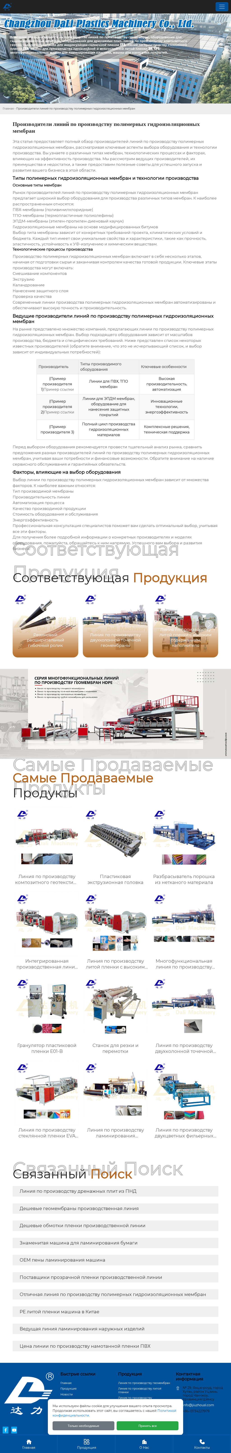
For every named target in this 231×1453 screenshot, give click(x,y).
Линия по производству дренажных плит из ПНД (78, 1191)
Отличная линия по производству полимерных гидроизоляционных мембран (113, 1294)
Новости (66, 1394)
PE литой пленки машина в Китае (59, 1311)
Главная (8, 108)
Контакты (202, 1444)
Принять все (148, 1426)
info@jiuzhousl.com (198, 1405)
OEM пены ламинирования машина (62, 1260)
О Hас (144, 1444)
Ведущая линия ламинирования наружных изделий (82, 1329)
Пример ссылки (59, 389)
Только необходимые (83, 1426)
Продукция (68, 1388)
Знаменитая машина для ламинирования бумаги (79, 1243)
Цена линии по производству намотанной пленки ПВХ (85, 1346)
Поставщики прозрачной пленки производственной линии (91, 1277)
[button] (209, 624)
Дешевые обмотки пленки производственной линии (83, 1225)
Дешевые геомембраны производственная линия (79, 1208)
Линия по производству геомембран (144, 1383)
